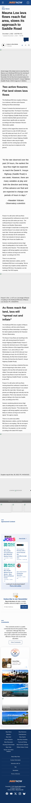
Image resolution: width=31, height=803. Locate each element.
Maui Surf (8, 737)
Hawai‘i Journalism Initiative (8, 750)
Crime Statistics (9, 739)
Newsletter (15, 770)
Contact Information (15, 760)
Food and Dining (22, 742)
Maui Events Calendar (22, 744)
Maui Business (22, 732)
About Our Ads (19, 789)
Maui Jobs (8, 747)
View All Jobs (22, 538)
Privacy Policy (11, 789)
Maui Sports (22, 737)
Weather (8, 734)
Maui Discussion (8, 742)
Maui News (6, 9)
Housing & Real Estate (8, 744)
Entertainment (22, 734)
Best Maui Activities (22, 739)
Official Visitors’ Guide (22, 747)
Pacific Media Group (20, 786)
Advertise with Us (15, 763)
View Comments (16, 642)
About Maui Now (15, 756)
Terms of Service (15, 773)
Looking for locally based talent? (15, 585)
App (15, 767)
